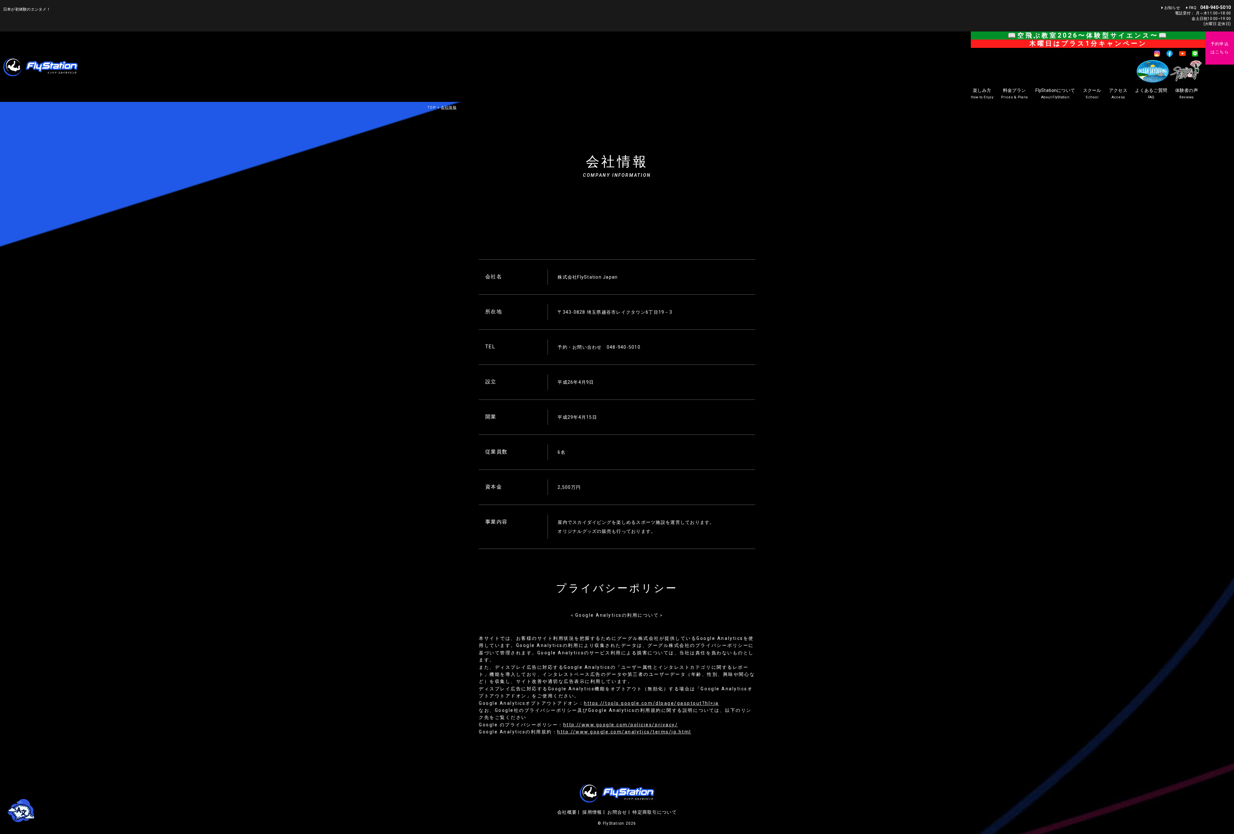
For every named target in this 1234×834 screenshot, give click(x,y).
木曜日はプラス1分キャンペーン (1088, 43)
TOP (431, 107)
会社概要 (567, 812)
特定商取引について (654, 812)
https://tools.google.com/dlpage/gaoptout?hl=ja (651, 703)
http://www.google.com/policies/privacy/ (620, 724)
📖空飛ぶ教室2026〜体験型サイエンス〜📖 (1088, 35)
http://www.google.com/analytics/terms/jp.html (624, 731)
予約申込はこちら (1220, 47)
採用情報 (592, 812)
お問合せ (617, 812)
